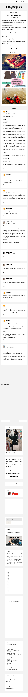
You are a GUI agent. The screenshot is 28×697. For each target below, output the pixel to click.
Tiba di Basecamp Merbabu (13, 650)
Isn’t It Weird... (10, 645)
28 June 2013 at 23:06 (10, 266)
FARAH (9, 663)
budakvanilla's (14, 6)
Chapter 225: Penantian (12, 660)
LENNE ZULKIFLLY (11, 644)
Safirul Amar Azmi (11, 653)
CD (6, 191)
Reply (4, 168)
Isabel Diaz (6, 282)
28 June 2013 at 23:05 (10, 253)
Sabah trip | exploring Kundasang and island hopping (14, 563)
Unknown (8, 174)
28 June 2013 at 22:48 (10, 210)
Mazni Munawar (10, 649)
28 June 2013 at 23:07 (10, 279)
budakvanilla (9, 222)
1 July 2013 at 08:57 (10, 321)
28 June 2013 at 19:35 (10, 192)
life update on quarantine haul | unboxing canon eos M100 (13, 534)
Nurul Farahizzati (7, 268)
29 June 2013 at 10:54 (10, 307)
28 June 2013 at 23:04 (10, 223)
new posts (5, 421)
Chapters (9, 659)
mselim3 (8, 320)
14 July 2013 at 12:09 (10, 347)
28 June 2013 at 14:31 (10, 113)
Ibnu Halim (6, 225)
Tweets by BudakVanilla (14, 601)
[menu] (2, 1)
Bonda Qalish (6, 256)
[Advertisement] (14, 404)
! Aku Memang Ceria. (12, 669)
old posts (22, 421)
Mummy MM (9, 208)
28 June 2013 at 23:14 (10, 293)
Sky (7, 112)
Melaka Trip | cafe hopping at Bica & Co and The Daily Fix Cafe (14, 560)
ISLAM (16, 12)
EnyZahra (8, 346)
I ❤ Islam (12, 12)
